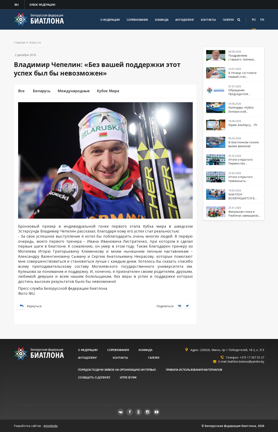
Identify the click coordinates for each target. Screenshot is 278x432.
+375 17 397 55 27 (252, 357)
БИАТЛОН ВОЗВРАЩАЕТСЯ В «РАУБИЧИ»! (241, 198)
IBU (16, 5)
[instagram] (147, 412)
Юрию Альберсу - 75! (242, 125)
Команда (161, 20)
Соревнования (137, 20)
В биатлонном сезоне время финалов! (243, 144)
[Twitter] (188, 306)
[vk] (120, 412)
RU (254, 19)
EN (262, 19)
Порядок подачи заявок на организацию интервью (117, 370)
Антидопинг (184, 20)
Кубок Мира (108, 91)
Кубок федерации (42, 5)
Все (21, 91)
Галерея (228, 20)
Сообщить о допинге (94, 377)
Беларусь (41, 91)
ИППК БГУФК (128, 377)
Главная (19, 42)
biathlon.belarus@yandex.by (246, 361)
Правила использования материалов (194, 370)
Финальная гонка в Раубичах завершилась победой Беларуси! (244, 215)
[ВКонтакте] (180, 306)
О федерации (110, 20)
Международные (74, 91)
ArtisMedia (51, 426)
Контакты (208, 20)
